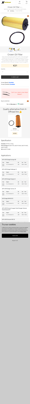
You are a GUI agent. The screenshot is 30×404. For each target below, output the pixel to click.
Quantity (3, 69)
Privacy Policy (23, 231)
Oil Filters (12, 10)
